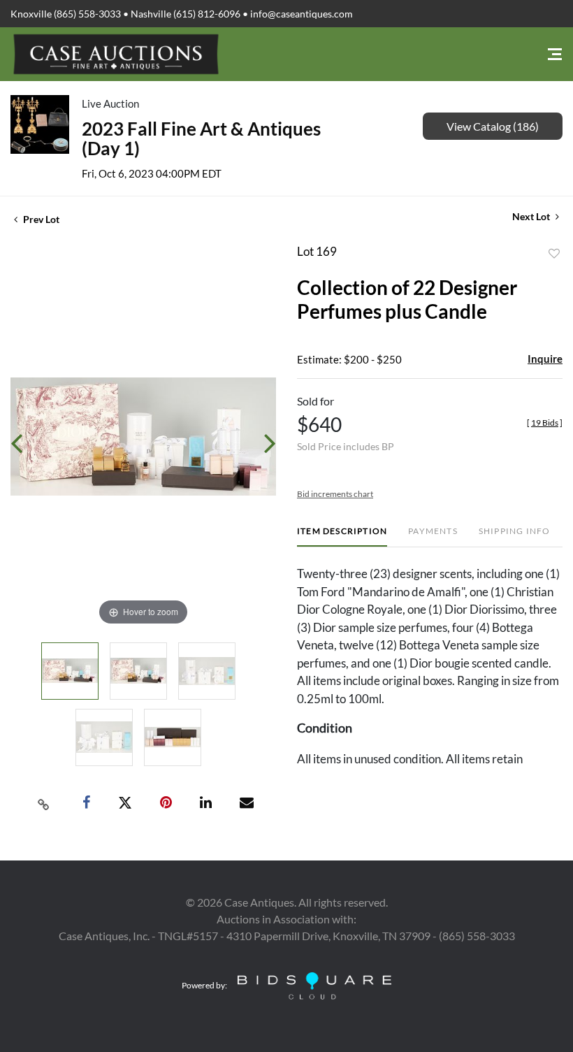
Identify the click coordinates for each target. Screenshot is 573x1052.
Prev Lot (40, 219)
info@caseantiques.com (301, 14)
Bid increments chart (335, 494)
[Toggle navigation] (555, 54)
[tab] (342, 536)
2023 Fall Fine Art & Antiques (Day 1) (201, 138)
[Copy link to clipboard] (44, 803)
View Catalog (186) (493, 126)
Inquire (545, 358)
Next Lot (532, 216)
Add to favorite (554, 253)
